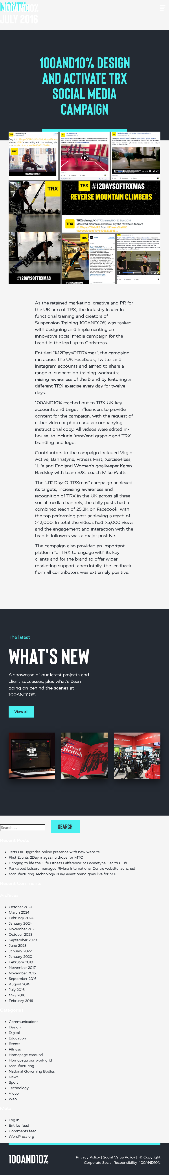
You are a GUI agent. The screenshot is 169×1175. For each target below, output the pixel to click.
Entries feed (19, 1125)
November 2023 (22, 929)
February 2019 (21, 962)
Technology (19, 1088)
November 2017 (22, 967)
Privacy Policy (88, 1157)
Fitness (15, 1049)
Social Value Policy (119, 1157)
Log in (14, 1120)
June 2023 (17, 945)
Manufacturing (21, 1066)
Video (14, 1093)
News (13, 1077)
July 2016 (17, 990)
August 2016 (19, 984)
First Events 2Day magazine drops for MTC (46, 857)
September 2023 (23, 940)
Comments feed (23, 1131)
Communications (23, 1022)
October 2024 (20, 907)
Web (13, 1099)
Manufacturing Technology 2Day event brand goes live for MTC (63, 874)
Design (15, 1027)
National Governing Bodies (32, 1071)
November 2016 (22, 973)
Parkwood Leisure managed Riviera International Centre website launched (72, 868)
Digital (14, 1033)
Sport (13, 1082)
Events (14, 1044)
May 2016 (17, 995)
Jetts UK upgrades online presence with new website (54, 852)
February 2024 (21, 918)
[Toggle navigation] (45, 8)
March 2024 (19, 912)
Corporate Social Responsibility (110, 1162)
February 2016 (21, 1001)
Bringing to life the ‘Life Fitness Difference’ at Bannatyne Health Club (69, 863)
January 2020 (20, 956)
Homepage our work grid (30, 1060)
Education (17, 1038)
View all (21, 712)
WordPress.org (21, 1136)
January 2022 (20, 951)
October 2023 (20, 934)
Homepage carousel (26, 1055)
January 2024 (20, 923)
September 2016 (23, 979)
